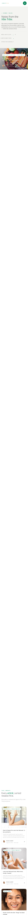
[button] (25, 3)
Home (5, 13)
